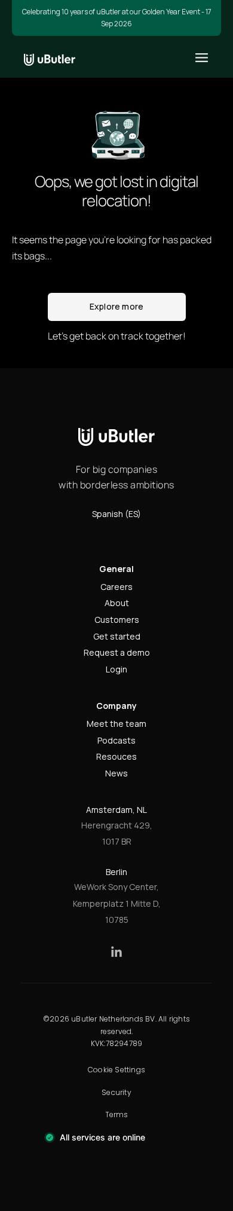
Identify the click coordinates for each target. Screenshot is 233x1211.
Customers (116, 619)
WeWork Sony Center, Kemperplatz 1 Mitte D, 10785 (117, 903)
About (117, 602)
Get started (116, 636)
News (116, 773)
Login (116, 669)
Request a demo (117, 652)
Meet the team (116, 723)
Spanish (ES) (116, 513)
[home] (49, 57)
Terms (116, 1114)
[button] (201, 57)
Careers (116, 586)
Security (116, 1092)
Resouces (116, 756)
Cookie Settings (116, 1070)
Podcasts (116, 740)
